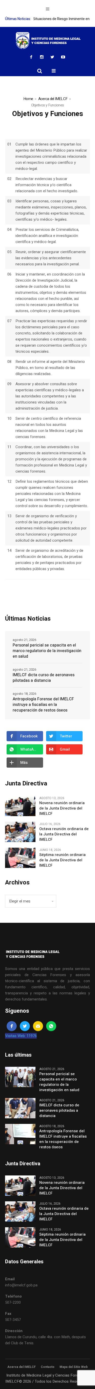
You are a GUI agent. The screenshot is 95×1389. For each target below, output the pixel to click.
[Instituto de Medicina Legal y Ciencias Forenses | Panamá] (47, 40)
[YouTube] (63, 57)
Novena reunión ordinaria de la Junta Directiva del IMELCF (62, 808)
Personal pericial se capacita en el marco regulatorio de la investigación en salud (47, 650)
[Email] (38, 1026)
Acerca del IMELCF (52, 99)
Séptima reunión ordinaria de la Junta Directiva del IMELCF (62, 860)
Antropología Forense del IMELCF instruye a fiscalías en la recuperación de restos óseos (43, 704)
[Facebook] (31, 57)
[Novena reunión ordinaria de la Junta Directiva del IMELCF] (20, 806)
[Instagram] (42, 57)
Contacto (47, 1367)
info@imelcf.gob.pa (21, 1285)
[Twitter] (52, 57)
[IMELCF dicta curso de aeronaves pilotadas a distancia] (20, 1108)
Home (28, 99)
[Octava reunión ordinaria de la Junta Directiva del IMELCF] (20, 831)
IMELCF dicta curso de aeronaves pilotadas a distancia (43, 678)
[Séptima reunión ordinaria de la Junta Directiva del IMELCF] (20, 857)
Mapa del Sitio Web (74, 1367)
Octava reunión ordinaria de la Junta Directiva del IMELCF (64, 834)
